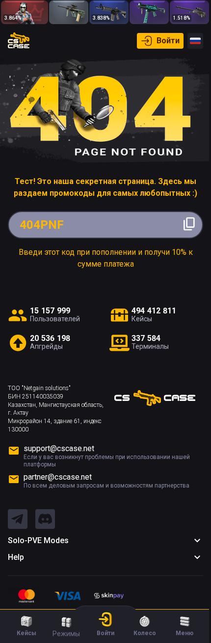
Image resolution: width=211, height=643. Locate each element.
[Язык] (195, 41)
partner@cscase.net (58, 477)
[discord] (45, 519)
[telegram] (17, 519)
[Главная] (18, 40)
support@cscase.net (59, 448)
